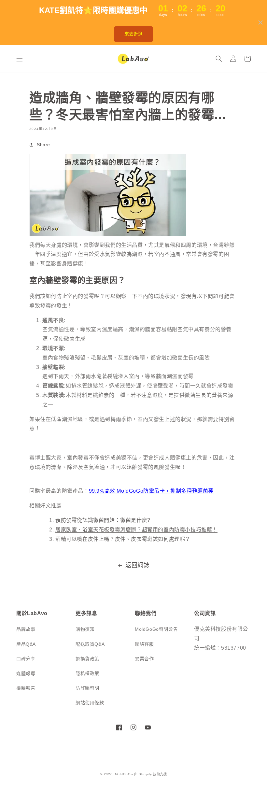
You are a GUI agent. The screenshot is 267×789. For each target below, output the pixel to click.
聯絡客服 (144, 644)
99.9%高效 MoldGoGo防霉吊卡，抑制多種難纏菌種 (151, 491)
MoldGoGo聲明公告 (156, 629)
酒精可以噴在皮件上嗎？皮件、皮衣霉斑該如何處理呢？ (122, 539)
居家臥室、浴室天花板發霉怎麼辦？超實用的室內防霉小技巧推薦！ (136, 529)
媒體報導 (25, 673)
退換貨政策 (87, 658)
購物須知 (85, 629)
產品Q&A (26, 644)
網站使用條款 (90, 702)
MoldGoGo (124, 774)
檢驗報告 (25, 688)
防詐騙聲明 (87, 688)
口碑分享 (25, 658)
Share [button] (43, 144)
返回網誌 (137, 565)
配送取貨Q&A (90, 644)
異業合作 (144, 658)
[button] (19, 58)
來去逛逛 (133, 33)
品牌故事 (25, 629)
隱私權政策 (87, 673)
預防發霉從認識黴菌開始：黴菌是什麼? (102, 520)
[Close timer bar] (260, 22)
